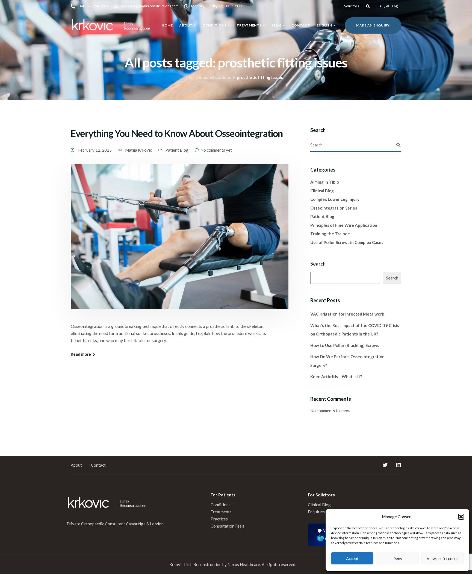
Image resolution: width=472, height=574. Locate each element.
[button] (461, 516)
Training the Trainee (330, 233)
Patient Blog (176, 150)
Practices (219, 518)
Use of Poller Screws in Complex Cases (346, 242)
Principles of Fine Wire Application (343, 225)
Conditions (215, 25)
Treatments (249, 25)
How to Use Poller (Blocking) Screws (344, 345)
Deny (397, 558)
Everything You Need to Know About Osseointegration (177, 133)
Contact (300, 25)
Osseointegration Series (333, 207)
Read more (81, 354)
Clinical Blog (322, 190)
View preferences (442, 558)
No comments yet (216, 150)
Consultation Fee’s (228, 525)
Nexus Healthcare (244, 564)
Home (167, 25)
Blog (276, 25)
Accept (352, 558)
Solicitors (351, 6)
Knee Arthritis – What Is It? (336, 376)
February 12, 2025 (95, 150)
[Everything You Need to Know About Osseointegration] (179, 242)
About (186, 25)
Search (318, 263)
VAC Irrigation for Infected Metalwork (347, 313)
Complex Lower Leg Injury (334, 199)
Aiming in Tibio (324, 181)
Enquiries (316, 511)
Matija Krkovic (138, 150)
